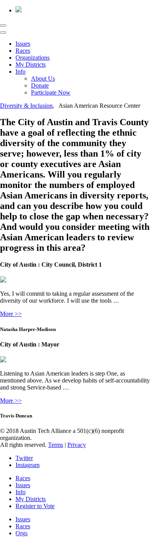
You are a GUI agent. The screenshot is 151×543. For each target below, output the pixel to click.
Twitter (24, 458)
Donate (40, 85)
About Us (43, 78)
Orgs (21, 533)
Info (20, 71)
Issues (22, 43)
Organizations (32, 57)
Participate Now (50, 92)
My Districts (30, 64)
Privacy (76, 444)
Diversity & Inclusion (26, 105)
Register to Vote (35, 506)
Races (22, 50)
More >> (11, 313)
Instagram (27, 465)
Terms (55, 444)
